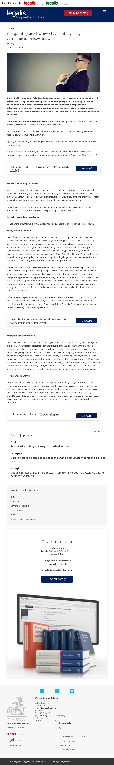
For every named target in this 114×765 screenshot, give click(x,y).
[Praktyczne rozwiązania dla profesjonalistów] (25, 14)
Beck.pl (62, 728)
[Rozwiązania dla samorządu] (57, 3)
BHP (12, 497)
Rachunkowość (17, 510)
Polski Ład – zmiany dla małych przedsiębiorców (40, 446)
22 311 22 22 (20, 727)
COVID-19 (14, 501)
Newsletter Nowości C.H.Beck (72, 736)
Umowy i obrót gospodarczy (23, 519)
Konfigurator (64, 732)
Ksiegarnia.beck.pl (67, 741)
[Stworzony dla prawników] (34, 3)
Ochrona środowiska (19, 506)
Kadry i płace (16, 453)
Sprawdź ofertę (78, 13)
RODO (13, 514)
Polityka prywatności (63, 761)
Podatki (10, 28)
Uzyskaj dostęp (57, 579)
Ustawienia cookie (67, 749)
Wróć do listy (94, 431)
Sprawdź (87, 168)
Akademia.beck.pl (67, 745)
